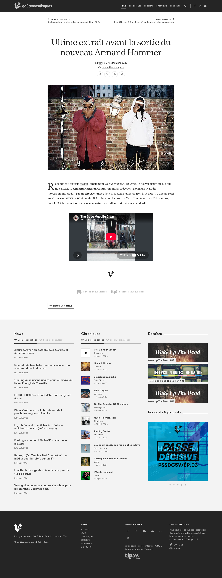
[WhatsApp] (115, 74)
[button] (170, 485)
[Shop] (205, 6)
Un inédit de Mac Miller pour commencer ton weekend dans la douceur (42, 367)
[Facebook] (195, 6)
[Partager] (122, 74)
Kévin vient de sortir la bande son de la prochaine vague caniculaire (38, 412)
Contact (178, 545)
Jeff (100, 62)
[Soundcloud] (152, 531)
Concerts (175, 6)
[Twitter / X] (107, 74)
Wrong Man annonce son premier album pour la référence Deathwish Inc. (42, 487)
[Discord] (144, 531)
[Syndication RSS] (128, 538)
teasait (84, 183)
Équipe (177, 548)
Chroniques (135, 6)
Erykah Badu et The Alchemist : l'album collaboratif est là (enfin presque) (38, 427)
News (123, 6)
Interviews (161, 6)
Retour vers (62, 305)
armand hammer (110, 67)
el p (122, 67)
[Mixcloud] (160, 531)
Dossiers (148, 6)
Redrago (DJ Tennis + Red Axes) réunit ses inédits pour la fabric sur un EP (41, 457)
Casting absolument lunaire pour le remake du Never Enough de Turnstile (43, 381)
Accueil (85, 530)
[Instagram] (200, 6)
